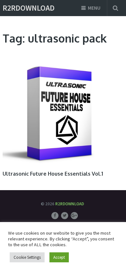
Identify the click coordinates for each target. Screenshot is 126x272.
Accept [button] (59, 257)
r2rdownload (29, 8)
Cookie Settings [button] (27, 257)
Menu (94, 8)
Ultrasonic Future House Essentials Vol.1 (53, 173)
